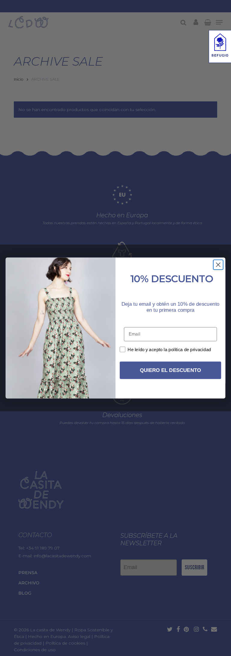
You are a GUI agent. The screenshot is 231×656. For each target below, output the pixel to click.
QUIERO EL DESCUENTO (170, 370)
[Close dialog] (218, 265)
